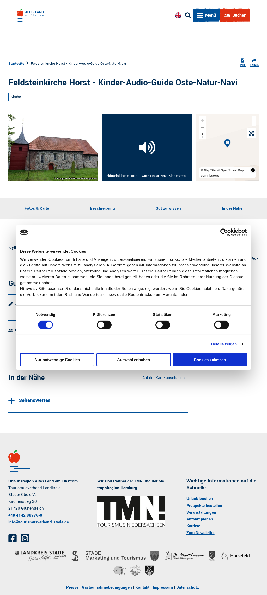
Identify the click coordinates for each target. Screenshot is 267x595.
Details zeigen (224, 344)
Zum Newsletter (200, 533)
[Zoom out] (202, 128)
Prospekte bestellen (204, 506)
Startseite (16, 63)
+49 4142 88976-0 (25, 515)
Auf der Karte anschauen (163, 378)
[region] (227, 147)
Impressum (163, 587)
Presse (72, 587)
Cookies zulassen (210, 359)
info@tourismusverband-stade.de (38, 522)
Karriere (193, 526)
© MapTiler (209, 170)
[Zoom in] (202, 120)
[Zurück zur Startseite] (30, 15)
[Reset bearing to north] (202, 135)
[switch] (104, 325)
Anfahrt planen (199, 519)
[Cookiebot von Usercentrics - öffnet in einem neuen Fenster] (224, 232)
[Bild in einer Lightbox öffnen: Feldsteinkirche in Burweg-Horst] (53, 147)
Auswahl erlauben (133, 359)
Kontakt (142, 587)
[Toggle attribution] (253, 170)
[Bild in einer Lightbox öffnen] (131, 511)
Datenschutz (187, 587)
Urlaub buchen (199, 498)
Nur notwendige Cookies (57, 359)
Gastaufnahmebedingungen (107, 587)
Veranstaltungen (201, 512)
